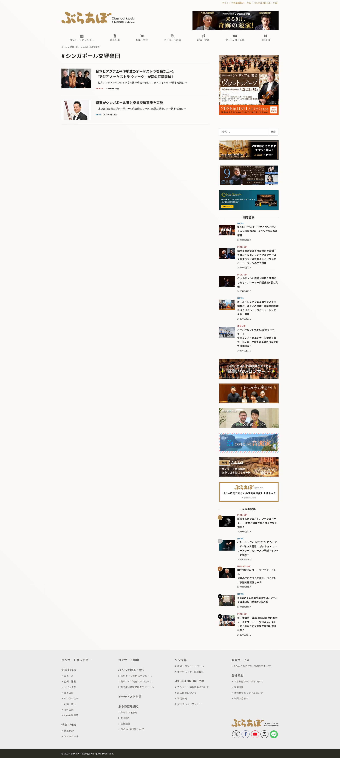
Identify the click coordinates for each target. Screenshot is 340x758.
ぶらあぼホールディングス (248, 681)
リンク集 (181, 660)
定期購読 (125, 723)
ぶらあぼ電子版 (129, 712)
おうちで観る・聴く (131, 670)
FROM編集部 (71, 715)
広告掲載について (187, 692)
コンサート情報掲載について (193, 687)
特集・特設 (68, 725)
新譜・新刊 (70, 704)
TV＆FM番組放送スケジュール (137, 687)
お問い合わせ (241, 698)
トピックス (70, 687)
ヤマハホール (71, 736)
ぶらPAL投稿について (133, 729)
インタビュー (71, 698)
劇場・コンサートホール (190, 666)
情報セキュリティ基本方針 (248, 692)
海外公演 (69, 709)
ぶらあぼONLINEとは (189, 681)
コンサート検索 (128, 660)
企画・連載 (70, 681)
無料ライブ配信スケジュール (136, 675)
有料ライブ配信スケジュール (136, 681)
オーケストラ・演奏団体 (190, 671)
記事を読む (68, 670)
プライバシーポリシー (189, 704)
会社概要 (237, 675)
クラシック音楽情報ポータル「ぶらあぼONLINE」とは (249, 2)
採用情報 (239, 687)
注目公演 (69, 692)
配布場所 (125, 718)
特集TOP (69, 730)
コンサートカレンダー (76, 660)
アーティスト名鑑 (129, 696)
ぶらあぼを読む (128, 706)
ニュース (68, 675)
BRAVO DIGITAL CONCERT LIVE (252, 666)
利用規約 (182, 698)
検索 (273, 131)
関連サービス (240, 660)
